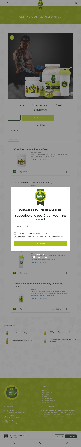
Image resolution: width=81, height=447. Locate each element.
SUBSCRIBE (40, 243)
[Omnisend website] (40, 255)
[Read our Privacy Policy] (66, 236)
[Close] (67, 189)
